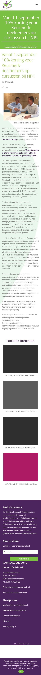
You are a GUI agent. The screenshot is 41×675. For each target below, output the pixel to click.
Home (6, 46)
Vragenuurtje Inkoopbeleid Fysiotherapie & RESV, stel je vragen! (21, 412)
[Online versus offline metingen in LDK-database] (20, 431)
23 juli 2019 (9, 82)
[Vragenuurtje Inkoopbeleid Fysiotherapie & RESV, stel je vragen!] (20, 395)
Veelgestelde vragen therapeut (15, 605)
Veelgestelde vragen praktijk (14, 610)
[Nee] (38, 666)
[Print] (8, 87)
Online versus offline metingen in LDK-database (21, 448)
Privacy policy (8, 627)
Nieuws (6, 621)
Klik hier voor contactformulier (15, 593)
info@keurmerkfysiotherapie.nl (17, 587)
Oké (21, 671)
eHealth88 (18, 644)
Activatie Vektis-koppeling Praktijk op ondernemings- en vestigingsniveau (21, 484)
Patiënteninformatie (11, 616)
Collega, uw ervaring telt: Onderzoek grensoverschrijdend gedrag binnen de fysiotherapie (21, 376)
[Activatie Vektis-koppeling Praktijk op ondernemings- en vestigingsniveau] (20, 467)
